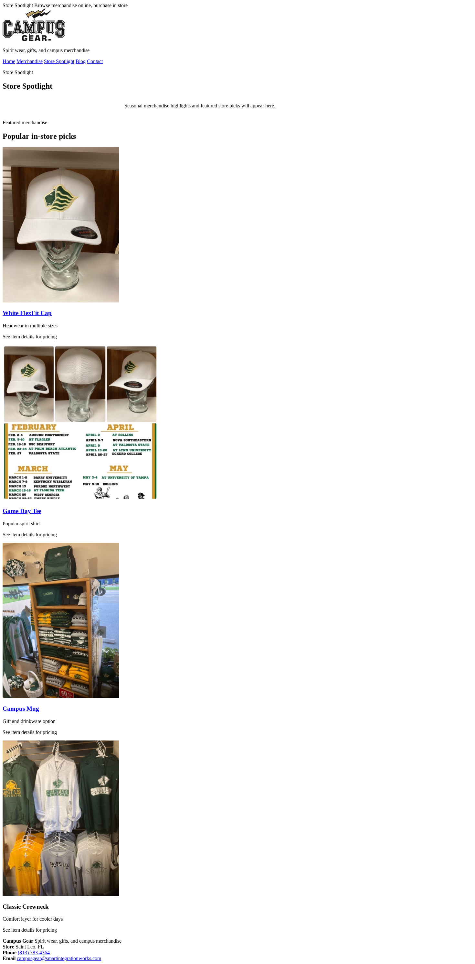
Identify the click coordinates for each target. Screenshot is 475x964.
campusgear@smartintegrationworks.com (59, 958)
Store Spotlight (59, 61)
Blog (81, 61)
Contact (95, 61)
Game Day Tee (22, 511)
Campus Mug (21, 708)
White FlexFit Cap (27, 313)
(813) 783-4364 (34, 952)
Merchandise (29, 61)
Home (9, 61)
